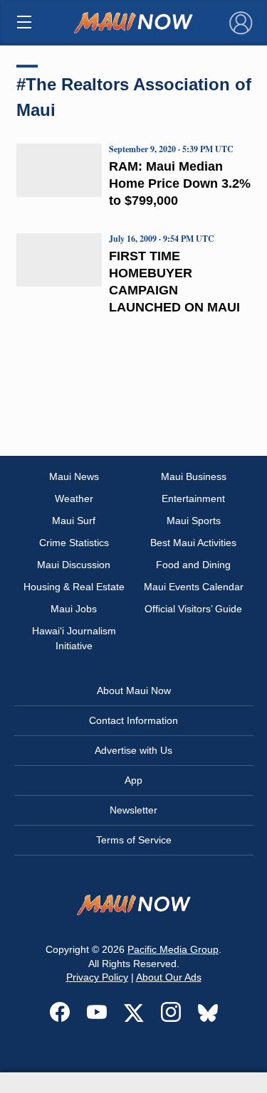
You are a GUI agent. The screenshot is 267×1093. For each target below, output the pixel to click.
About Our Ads (168, 977)
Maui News (74, 476)
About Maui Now (134, 690)
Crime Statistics (74, 542)
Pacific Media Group (173, 949)
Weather (74, 498)
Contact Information (133, 720)
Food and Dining (193, 564)
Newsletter (133, 810)
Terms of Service (134, 840)
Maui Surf (73, 520)
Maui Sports (194, 520)
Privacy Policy (97, 977)
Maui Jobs (74, 608)
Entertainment (193, 498)
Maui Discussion (73, 564)
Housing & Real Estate (74, 586)
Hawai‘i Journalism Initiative (74, 638)
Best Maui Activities (193, 542)
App (133, 780)
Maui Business (193, 476)
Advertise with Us (133, 750)
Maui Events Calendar (194, 586)
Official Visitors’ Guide (193, 608)
